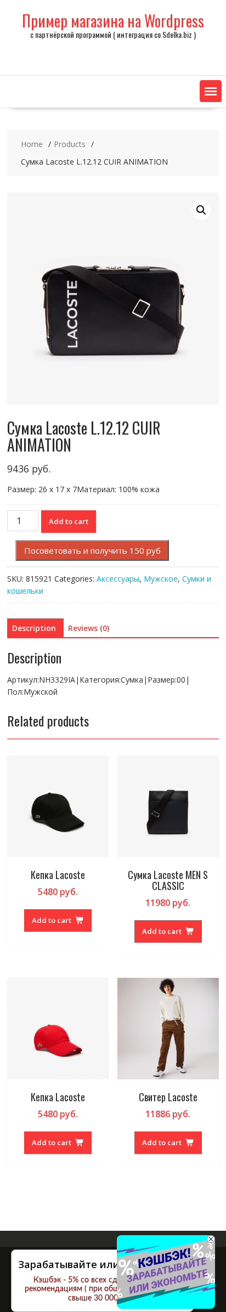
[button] (211, 91)
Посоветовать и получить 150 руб (92, 550)
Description (34, 628)
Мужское (161, 578)
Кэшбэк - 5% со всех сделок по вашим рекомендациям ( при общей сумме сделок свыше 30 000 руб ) (102, 1289)
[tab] (34, 628)
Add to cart (68, 521)
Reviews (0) (88, 628)
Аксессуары (118, 578)
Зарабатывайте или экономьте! (98, 1264)
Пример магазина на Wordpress (113, 20)
